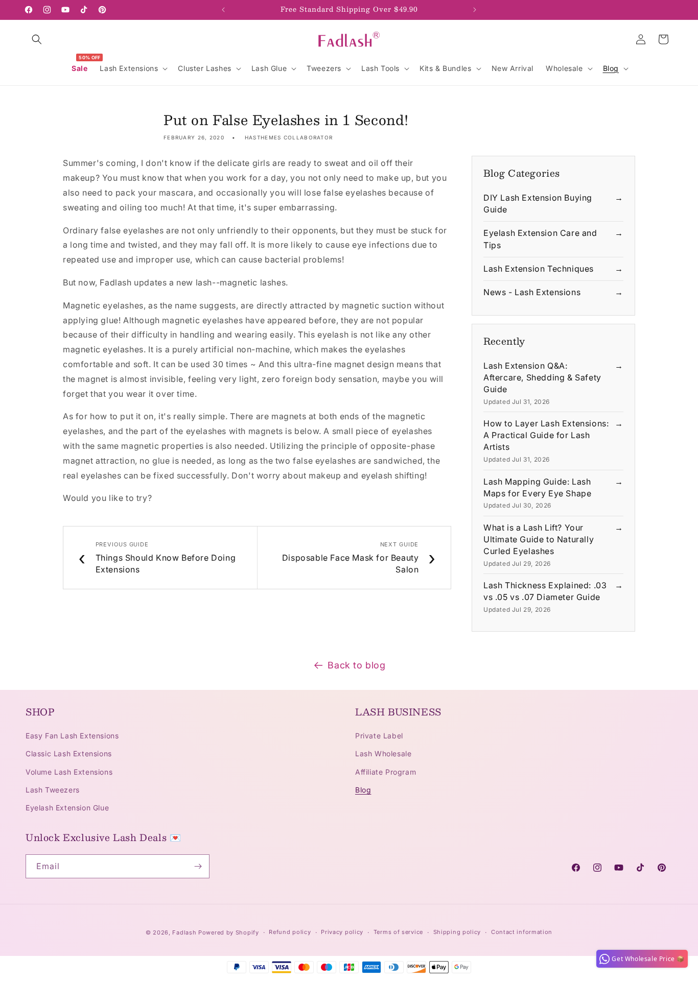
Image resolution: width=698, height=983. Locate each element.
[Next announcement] (474, 9)
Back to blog (356, 665)
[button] (37, 39)
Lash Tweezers (53, 789)
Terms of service (398, 932)
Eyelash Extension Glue (67, 807)
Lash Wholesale (383, 754)
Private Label (379, 735)
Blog (363, 789)
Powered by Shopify (228, 932)
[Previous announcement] (223, 9)
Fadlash (184, 932)
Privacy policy (342, 932)
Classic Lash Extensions (69, 754)
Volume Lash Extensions (69, 772)
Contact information (521, 932)
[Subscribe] (198, 866)
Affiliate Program (385, 772)
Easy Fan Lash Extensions (72, 735)
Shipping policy (457, 932)
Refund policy (290, 932)
